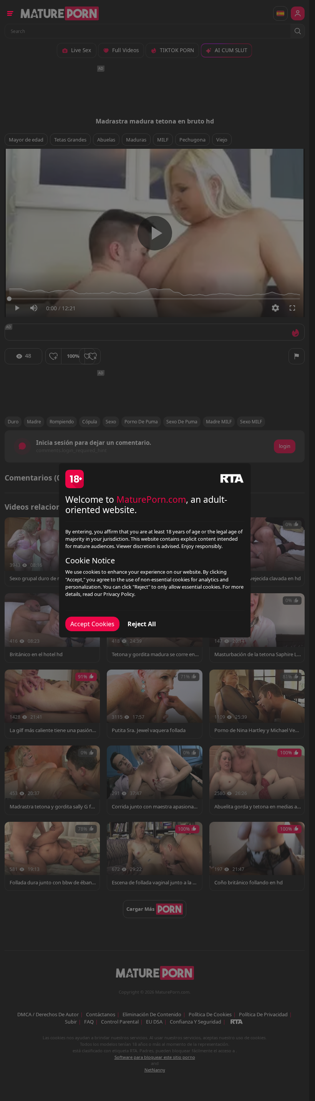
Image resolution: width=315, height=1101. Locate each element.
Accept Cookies (92, 624)
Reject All (142, 624)
